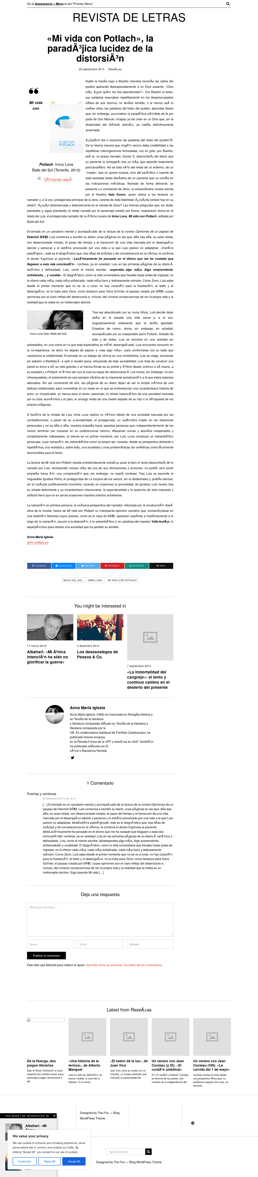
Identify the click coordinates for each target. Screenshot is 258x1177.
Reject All (49, 1161)
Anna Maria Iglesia (87, 707)
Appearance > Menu (49, 4)
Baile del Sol (73, 580)
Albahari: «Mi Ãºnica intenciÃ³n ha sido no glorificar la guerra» (47, 657)
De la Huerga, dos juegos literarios (41, 1062)
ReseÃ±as (115, 69)
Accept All (74, 1161)
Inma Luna (95, 580)
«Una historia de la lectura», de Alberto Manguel (84, 1065)
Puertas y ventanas (41, 793)
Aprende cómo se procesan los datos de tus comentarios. (124, 965)
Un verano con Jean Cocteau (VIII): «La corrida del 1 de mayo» (211, 1065)
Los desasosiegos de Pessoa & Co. (97, 654)
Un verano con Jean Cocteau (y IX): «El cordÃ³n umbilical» (168, 1065)
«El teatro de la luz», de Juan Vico (129, 1062)
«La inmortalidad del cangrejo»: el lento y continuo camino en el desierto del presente (148, 679)
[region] (49, 1149)
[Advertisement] (129, 1148)
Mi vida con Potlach (122, 580)
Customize (24, 1161)
